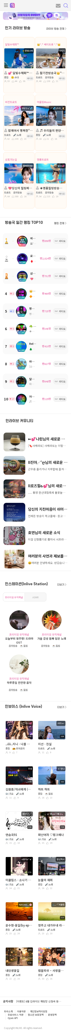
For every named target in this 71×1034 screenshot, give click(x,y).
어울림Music (44, 102)
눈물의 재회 (45, 880)
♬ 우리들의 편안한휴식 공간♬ (52, 130)
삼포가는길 (11, 159)
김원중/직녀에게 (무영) (19, 789)
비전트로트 (11, 102)
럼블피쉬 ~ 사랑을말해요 (51, 970)
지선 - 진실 (45, 744)
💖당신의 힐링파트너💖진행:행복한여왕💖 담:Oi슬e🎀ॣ (20, 188)
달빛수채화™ (12, 44)
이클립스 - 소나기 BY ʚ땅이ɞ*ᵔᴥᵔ (19, 880)
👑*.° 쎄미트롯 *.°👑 (49, 44)
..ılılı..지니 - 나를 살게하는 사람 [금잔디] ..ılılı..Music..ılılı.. (19, 744)
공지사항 (8, 1001)
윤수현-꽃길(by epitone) (19, 925)
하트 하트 (44, 789)
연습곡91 (11, 835)
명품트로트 (43, 159)
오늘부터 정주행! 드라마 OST (19, 640)
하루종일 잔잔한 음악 (19, 683)
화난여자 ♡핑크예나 (51, 835)
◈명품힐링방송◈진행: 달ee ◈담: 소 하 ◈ (52, 188)
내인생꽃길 (12, 970)
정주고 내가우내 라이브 (51, 925)
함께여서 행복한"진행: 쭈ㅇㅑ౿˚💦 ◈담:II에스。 (20, 130)
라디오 (30, 78)
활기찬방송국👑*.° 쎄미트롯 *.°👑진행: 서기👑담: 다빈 (52, 73)
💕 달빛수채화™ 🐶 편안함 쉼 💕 (20, 73)
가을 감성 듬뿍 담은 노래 (51, 638)
